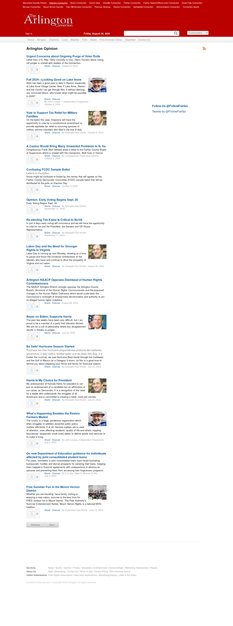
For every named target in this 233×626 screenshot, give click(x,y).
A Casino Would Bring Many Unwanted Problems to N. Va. (66, 146)
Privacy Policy (101, 571)
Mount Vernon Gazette (53, 6)
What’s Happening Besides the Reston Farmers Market (53, 415)
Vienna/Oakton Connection (168, 6)
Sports (59, 567)
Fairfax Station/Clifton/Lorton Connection (161, 2)
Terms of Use (86, 571)
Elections (54, 39)
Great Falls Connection (192, 2)
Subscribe (204, 48)
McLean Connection (31, 6)
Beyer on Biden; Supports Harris (49, 316)
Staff (50, 571)
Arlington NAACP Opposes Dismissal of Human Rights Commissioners (64, 281)
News (51, 567)
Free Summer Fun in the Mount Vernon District (53, 489)
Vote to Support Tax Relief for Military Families (51, 114)
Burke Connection (78, 2)
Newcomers (143, 567)
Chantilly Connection (112, 2)
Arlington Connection (58, 2)
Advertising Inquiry (107, 574)
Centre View (94, 2)
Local (65, 39)
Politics (76, 567)
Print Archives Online (111, 39)
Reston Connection (122, 6)
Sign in (28, 33)
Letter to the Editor (128, 574)
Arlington (41, 39)
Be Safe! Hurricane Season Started (50, 346)
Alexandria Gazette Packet (34, 2)
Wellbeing (130, 567)
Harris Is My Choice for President (49, 380)
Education (87, 567)
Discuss (56, 66)
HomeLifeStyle (116, 567)
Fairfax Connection (132, 2)
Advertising (59, 571)
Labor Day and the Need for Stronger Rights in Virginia (51, 248)
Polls (84, 39)
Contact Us (144, 39)
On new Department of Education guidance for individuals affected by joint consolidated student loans (66, 455)
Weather (74, 39)
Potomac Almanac (103, 6)
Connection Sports (191, 6)
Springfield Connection (143, 6)
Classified (130, 39)
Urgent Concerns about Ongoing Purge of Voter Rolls (63, 56)
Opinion (67, 567)
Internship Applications (85, 574)
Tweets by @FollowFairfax (169, 111)
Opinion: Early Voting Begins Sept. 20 (52, 200)
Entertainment (100, 567)
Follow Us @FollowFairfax (170, 106)
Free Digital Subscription (60, 574)
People (153, 567)
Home (31, 39)
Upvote (31, 69)
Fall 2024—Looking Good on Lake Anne (53, 79)
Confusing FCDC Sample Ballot (48, 169)
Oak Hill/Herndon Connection (79, 6)
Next (52, 524)
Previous (35, 524)
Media (93, 39)
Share (47, 66)
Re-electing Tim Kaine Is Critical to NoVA (54, 220)
